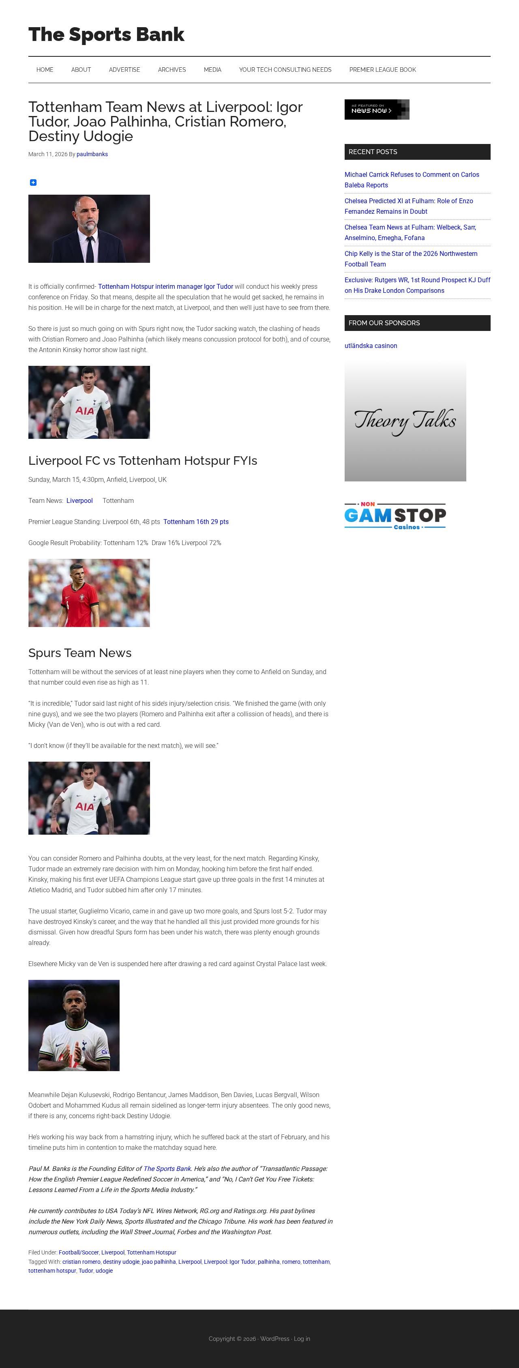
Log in (302, 1339)
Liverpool (79, 501)
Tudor (86, 1270)
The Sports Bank (106, 34)
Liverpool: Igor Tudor (229, 1261)
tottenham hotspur (52, 1270)
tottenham (316, 1261)
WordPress (275, 1339)
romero (291, 1261)
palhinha (269, 1261)
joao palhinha (159, 1261)
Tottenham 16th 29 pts (196, 522)
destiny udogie (121, 1261)
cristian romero (81, 1261)
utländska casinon (371, 346)
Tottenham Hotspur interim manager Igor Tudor (165, 286)
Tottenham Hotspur (151, 1252)
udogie (104, 1270)
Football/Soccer (79, 1252)
